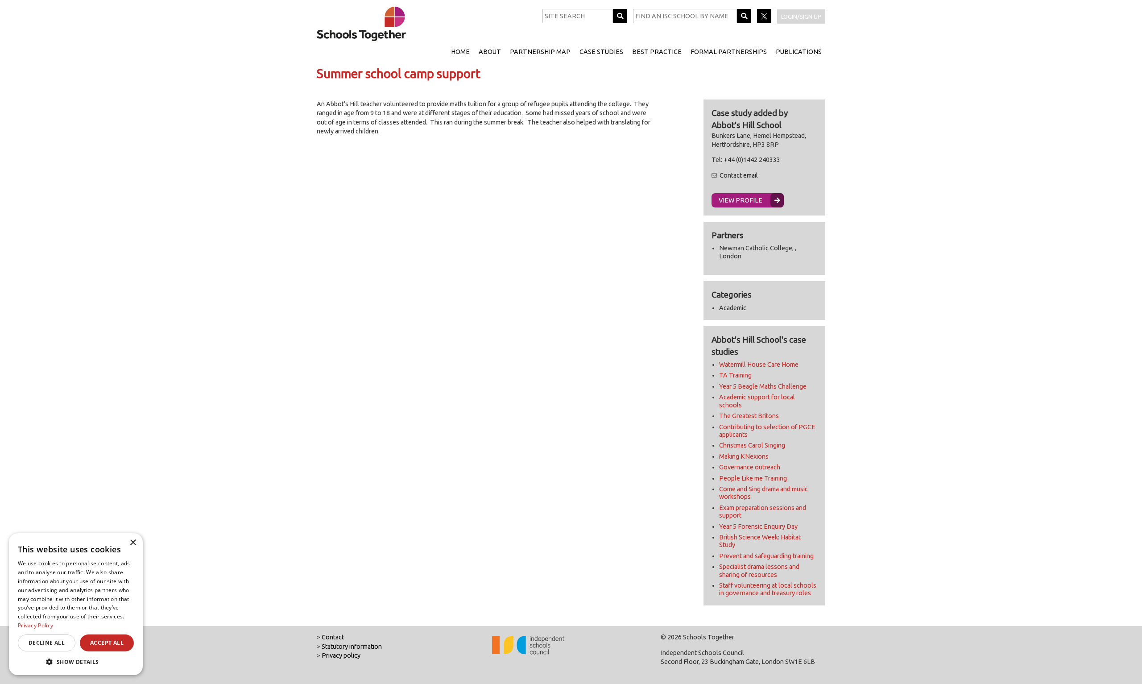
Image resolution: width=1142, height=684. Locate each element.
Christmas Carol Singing (752, 445)
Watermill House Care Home (759, 364)
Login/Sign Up (801, 16)
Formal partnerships (729, 51)
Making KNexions (744, 456)
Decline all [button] (47, 643)
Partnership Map (540, 51)
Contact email (739, 175)
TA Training (735, 375)
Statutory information (352, 646)
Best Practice (657, 51)
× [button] (132, 542)
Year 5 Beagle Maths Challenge (763, 386)
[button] (76, 661)
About (490, 51)
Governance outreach (749, 467)
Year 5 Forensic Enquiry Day (758, 526)
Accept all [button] (107, 643)
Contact (333, 637)
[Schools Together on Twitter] (765, 21)
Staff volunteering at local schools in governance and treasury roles (767, 589)
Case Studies (601, 51)
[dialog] (76, 604)
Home (460, 51)
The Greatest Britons (749, 415)
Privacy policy (341, 655)
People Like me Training (753, 478)
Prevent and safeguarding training (766, 556)
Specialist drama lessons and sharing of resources (759, 570)
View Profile (740, 200)
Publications (799, 51)
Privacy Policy (35, 625)
